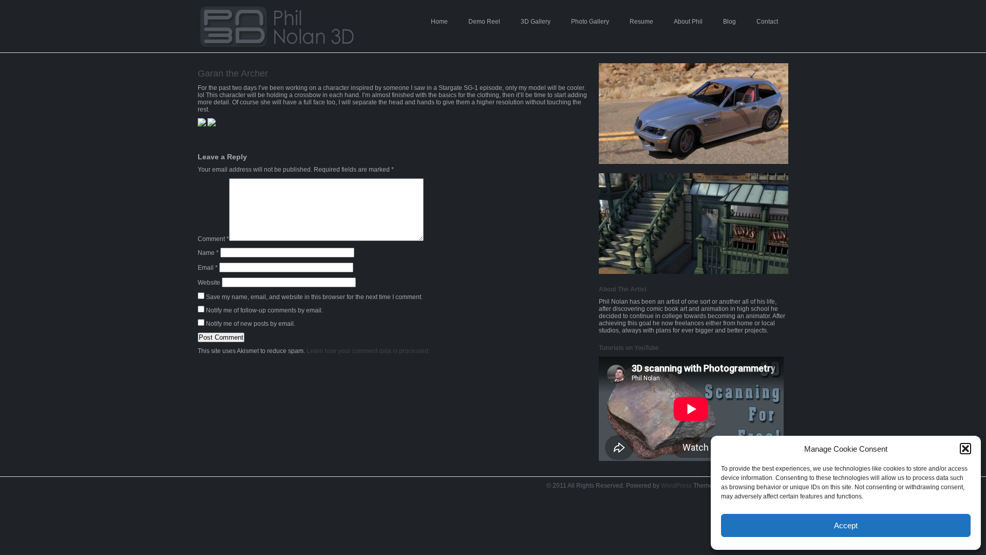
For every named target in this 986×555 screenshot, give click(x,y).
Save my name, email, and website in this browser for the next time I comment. (314, 297)
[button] (965, 448)
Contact (767, 21)
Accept (846, 525)
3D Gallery (536, 21)
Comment (213, 239)
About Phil (688, 21)
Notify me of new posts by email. (250, 323)
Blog (729, 21)
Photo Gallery (590, 21)
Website (209, 282)
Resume (641, 21)
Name (208, 252)
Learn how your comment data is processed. (368, 351)
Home (439, 21)
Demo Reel (484, 21)
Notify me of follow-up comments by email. (264, 310)
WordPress (676, 485)
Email (208, 267)
